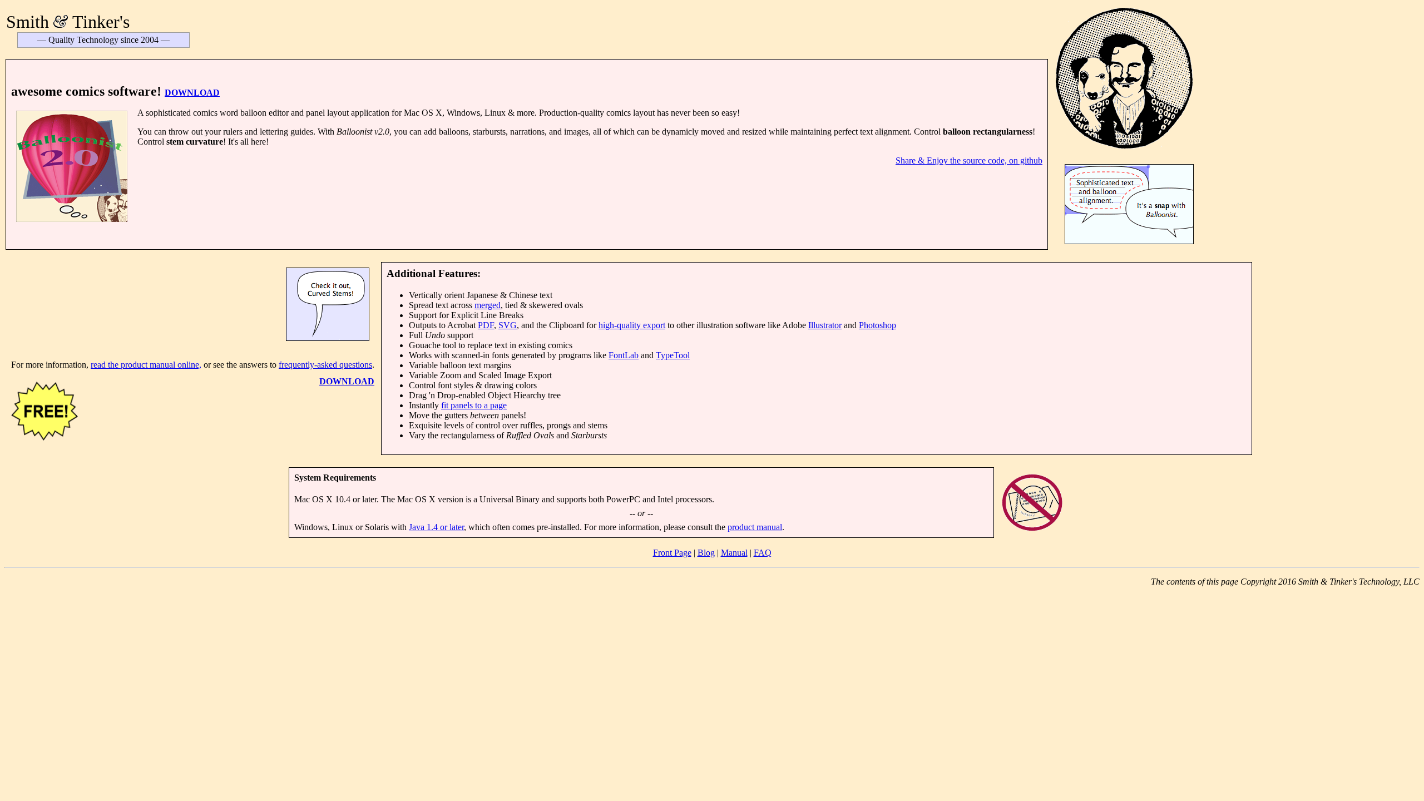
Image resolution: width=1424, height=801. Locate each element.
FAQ (763, 552)
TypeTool (673, 355)
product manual (755, 527)
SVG (507, 325)
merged (487, 305)
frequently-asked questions (325, 364)
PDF (486, 325)
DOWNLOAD (192, 92)
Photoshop (877, 325)
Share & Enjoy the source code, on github (969, 160)
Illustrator (825, 325)
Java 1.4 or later (436, 527)
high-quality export (632, 325)
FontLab (624, 355)
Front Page (672, 552)
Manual (734, 552)
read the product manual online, (146, 364)
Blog (706, 552)
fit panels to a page (474, 405)
